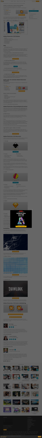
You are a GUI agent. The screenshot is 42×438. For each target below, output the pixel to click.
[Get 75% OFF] (21, 219)
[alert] (21, 436)
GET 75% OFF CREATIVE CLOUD (21, 226)
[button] (11, 436)
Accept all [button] (39, 436)
